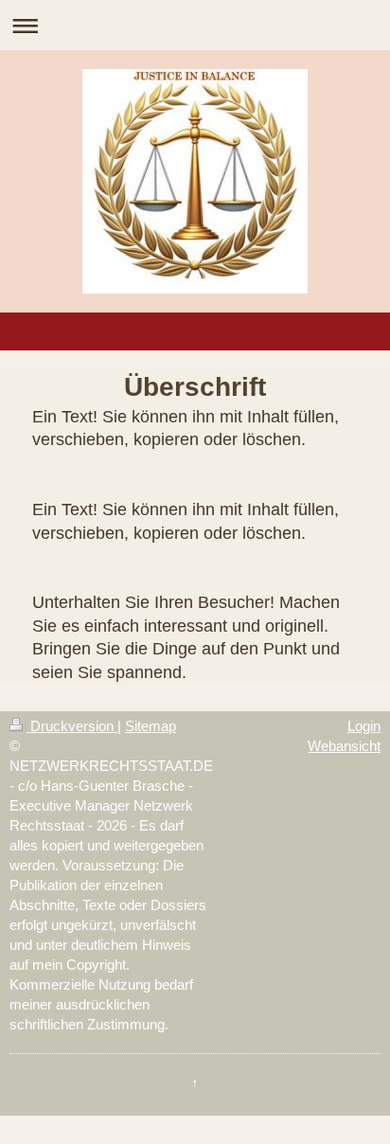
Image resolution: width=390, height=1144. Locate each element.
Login (364, 726)
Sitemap (150, 726)
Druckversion (72, 726)
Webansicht (344, 746)
